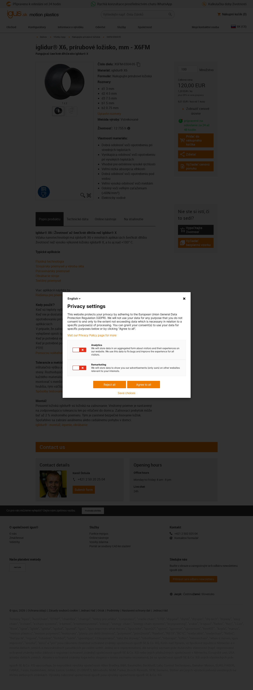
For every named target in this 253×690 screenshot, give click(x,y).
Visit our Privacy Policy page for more (91, 335)
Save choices (126, 393)
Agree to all (143, 384)
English (73, 298)
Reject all (109, 384)
